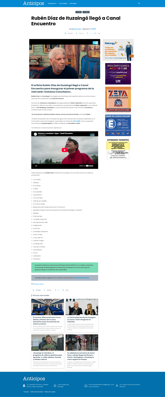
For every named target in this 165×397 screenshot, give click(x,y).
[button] (139, 3)
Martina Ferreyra (76, 29)
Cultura (78, 12)
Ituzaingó (86, 12)
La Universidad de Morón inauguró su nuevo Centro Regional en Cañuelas (81, 320)
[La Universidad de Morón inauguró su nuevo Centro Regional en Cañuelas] (82, 307)
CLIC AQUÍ (76, 121)
